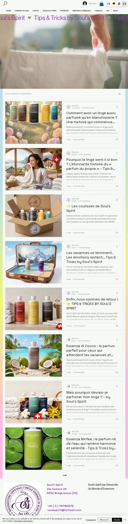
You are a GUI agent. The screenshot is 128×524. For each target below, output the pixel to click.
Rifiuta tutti (104, 519)
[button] (5, 4)
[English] (119, 3)
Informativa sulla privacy (23, 521)
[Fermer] (125, 519)
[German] (113, 3)
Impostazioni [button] (91, 519)
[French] (124, 3)
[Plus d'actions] (117, 106)
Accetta (117, 519)
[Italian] (108, 3)
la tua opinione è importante (18, 94)
